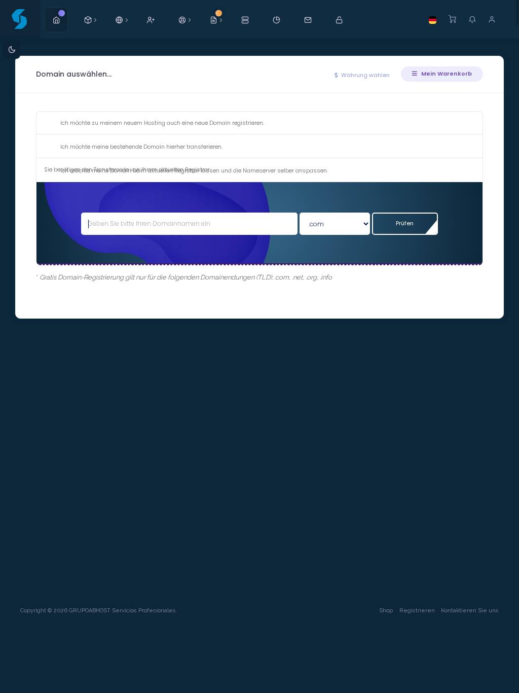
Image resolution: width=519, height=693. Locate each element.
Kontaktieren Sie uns (470, 610)
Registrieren (417, 610)
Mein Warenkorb (446, 74)
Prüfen (405, 223)
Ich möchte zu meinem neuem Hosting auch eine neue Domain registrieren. (162, 123)
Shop (386, 610)
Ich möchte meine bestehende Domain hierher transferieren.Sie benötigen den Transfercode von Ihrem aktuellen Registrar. (133, 158)
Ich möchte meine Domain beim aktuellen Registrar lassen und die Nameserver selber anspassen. (194, 170)
